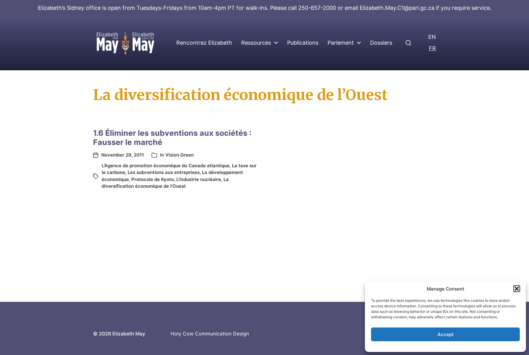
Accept (445, 334)
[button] (517, 289)
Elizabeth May (128, 334)
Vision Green (179, 155)
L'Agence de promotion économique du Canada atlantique (166, 165)
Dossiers (381, 43)
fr (432, 48)
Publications (302, 43)
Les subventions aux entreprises (164, 172)
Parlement (341, 43)
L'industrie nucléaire (198, 179)
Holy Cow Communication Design (210, 334)
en (432, 37)
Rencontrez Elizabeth (204, 43)
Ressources (256, 43)
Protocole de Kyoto (152, 179)
